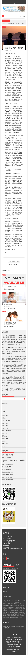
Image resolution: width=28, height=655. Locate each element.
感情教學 (10, 23)
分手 (4, 558)
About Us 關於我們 (7, 537)
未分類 (4, 441)
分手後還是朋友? (13, 264)
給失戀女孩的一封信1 (14, 261)
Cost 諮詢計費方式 (7, 543)
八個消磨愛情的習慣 (7, 477)
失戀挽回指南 (6, 545)
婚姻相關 (4, 425)
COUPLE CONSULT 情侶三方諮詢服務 (12, 549)
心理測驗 (4, 428)
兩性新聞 (4, 415)
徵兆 (8, 558)
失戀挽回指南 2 (6, 547)
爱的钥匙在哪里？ (6, 457)
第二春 (4, 446)
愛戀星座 (4, 436)
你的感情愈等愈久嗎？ (7, 472)
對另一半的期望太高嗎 (7, 464)
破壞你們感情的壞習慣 (7, 474)
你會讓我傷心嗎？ (9, 304)
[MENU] (3, 16)
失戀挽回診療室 (6, 420)
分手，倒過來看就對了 (10, 286)
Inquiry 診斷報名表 (7, 542)
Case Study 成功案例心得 (9, 540)
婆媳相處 (4, 423)
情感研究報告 (5, 431)
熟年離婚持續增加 (6, 469)
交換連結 (5, 591)
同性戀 (4, 418)
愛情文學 (4, 433)
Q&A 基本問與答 (7, 538)
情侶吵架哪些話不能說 (10, 323)
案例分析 (4, 443)
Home (5, 23)
